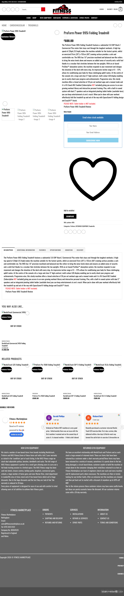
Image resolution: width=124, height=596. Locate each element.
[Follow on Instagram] (8, 9)
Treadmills (33, 25)
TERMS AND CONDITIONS (109, 522)
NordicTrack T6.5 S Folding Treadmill (105, 396)
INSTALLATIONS (78, 514)
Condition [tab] (69, 250)
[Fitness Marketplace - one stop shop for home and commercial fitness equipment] (62, 9)
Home (29, 18)
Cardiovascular (17, 25)
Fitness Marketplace (18, 418)
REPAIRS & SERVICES (80, 518)
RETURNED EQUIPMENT (82, 226)
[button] (117, 2)
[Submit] (43, 9)
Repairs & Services (70, 18)
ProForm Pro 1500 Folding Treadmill (43, 396)
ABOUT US (104, 514)
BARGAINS (57, 18)
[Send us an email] (13, 9)
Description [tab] (8, 250)
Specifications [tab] (55, 250)
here (121, 91)
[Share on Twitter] (70, 232)
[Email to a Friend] (75, 232)
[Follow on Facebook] (4, 9)
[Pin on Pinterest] (79, 232)
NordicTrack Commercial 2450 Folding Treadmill (14, 344)
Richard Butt (98, 416)
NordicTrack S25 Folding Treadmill (12, 396)
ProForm (72, 226)
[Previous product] (120, 25)
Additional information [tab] (26, 250)
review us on (15, 434)
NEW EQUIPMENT (46, 18)
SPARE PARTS (84, 18)
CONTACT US (104, 518)
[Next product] (115, 25)
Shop (34, 18)
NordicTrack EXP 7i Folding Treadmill (74, 396)
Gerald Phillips (59, 416)
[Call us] (17, 9)
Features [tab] (42, 250)
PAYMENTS (49, 514)
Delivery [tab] (80, 250)
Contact (94, 18)
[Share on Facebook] (66, 232)
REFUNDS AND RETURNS (53, 522)
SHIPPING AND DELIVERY (54, 518)
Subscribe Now (93, 140)
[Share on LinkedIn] (83, 232)
